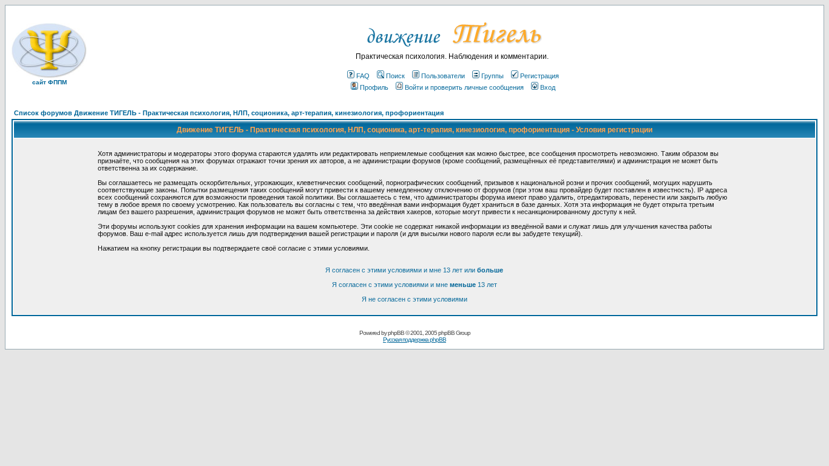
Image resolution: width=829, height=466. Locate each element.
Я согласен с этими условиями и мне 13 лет (414, 284)
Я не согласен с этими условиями (414, 299)
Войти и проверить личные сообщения (464, 87)
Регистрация (539, 75)
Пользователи (443, 75)
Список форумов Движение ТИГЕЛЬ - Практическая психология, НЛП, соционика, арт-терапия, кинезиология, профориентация (229, 112)
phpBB (396, 332)
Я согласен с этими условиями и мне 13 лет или (414, 270)
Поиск (395, 75)
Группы (492, 75)
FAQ (363, 75)
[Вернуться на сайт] (452, 50)
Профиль (374, 87)
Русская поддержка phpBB (414, 339)
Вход (547, 87)
